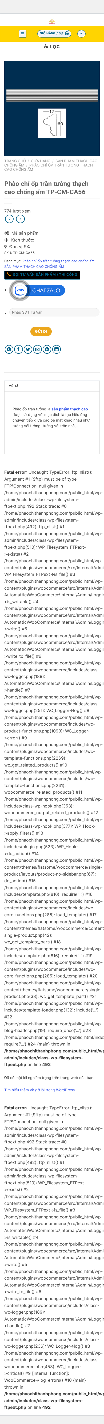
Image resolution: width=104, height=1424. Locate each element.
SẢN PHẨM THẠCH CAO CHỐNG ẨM (34, 267)
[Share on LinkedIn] (56, 349)
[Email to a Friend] (37, 349)
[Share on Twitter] (28, 349)
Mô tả (13, 386)
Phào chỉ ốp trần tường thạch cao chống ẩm (58, 261)
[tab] (52, 386)
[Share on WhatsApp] (9, 349)
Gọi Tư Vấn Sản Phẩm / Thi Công (44, 274)
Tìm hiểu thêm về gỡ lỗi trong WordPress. (40, 1090)
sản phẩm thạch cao (69, 409)
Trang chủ (15, 161)
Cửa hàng (40, 161)
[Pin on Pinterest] (47, 349)
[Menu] (23, 34)
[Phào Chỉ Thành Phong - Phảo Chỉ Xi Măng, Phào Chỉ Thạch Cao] (52, 22)
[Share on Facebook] (18, 349)
